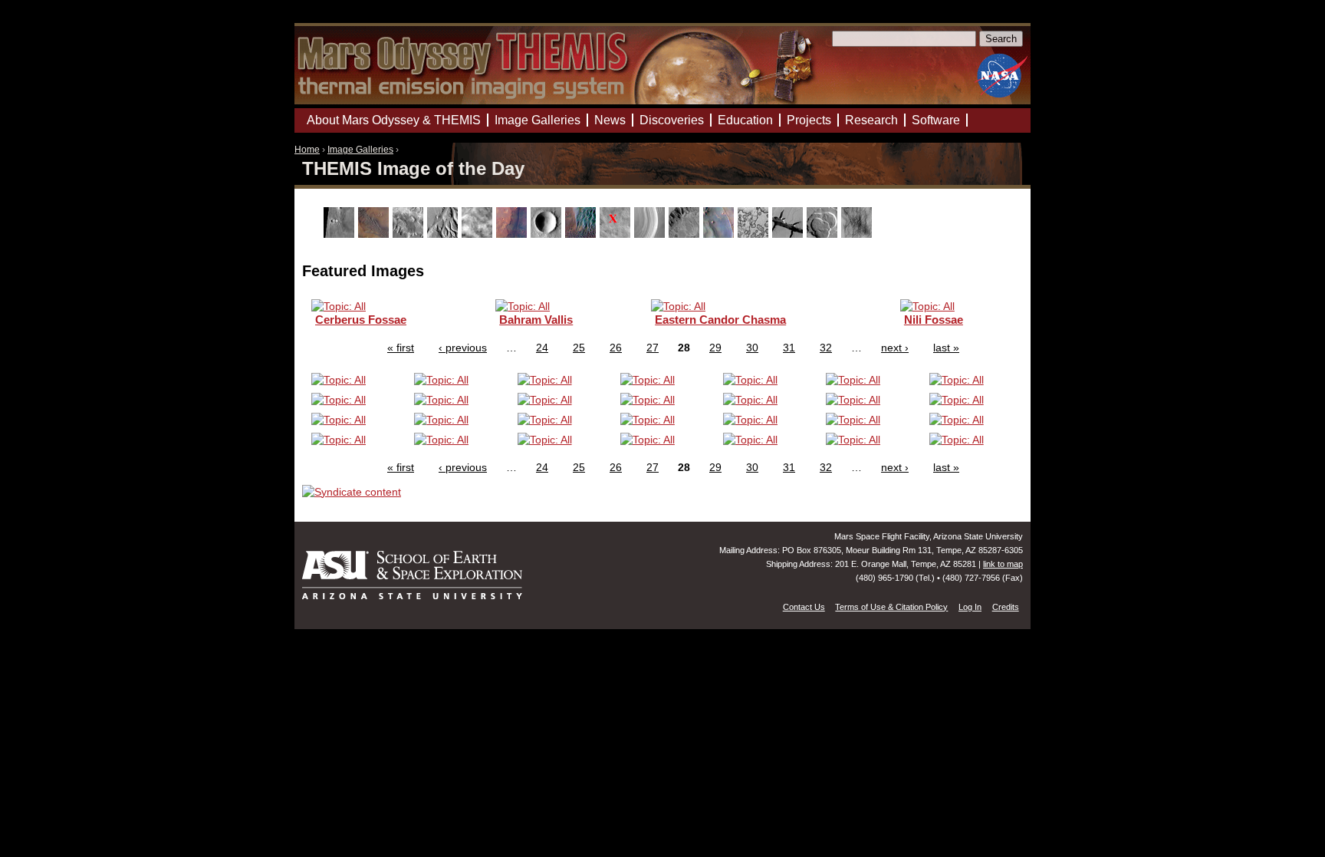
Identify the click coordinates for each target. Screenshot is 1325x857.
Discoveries (671, 120)
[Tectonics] (789, 234)
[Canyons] (410, 234)
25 (579, 347)
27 (652, 347)
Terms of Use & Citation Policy (891, 606)
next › (895, 347)
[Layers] (651, 234)
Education (745, 120)
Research (871, 120)
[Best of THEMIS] (375, 234)
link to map (1003, 564)
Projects (809, 120)
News (610, 120)
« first (400, 347)
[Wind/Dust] (858, 234)
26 (616, 347)
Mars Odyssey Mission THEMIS (338, 18)
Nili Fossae (933, 319)
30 (752, 347)
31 (789, 347)
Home (307, 149)
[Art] (341, 234)
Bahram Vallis (536, 319)
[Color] (513, 234)
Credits (1005, 606)
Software (936, 120)
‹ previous (463, 347)
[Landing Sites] (617, 234)
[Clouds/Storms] (479, 234)
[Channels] (444, 234)
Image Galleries (360, 149)
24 (542, 347)
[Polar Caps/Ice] (755, 234)
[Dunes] (582, 234)
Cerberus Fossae (360, 319)
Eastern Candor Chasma (720, 319)
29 (715, 347)
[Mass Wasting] (686, 234)
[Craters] (548, 234)
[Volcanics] (824, 234)
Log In (969, 606)
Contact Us (804, 606)
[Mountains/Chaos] (720, 234)
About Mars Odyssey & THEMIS (394, 120)
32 (826, 347)
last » (946, 347)
